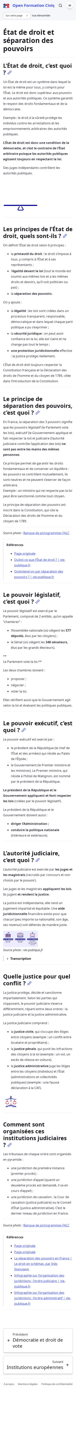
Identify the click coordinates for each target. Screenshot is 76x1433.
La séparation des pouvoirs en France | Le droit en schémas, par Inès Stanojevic (43, 1263)
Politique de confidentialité (56, 1384)
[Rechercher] (60, 5)
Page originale (24, 553)
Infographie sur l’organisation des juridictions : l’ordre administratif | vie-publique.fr (42, 1298)
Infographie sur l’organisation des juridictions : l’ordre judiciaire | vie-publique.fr (39, 1281)
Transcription (20, 958)
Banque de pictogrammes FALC (46, 533)
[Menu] (70, 5)
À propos (9, 1384)
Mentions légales (28, 1384)
